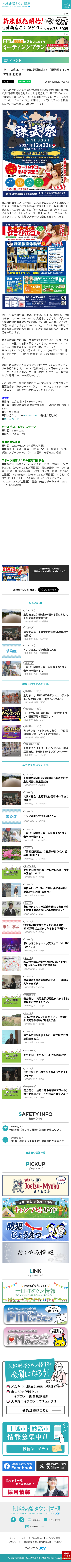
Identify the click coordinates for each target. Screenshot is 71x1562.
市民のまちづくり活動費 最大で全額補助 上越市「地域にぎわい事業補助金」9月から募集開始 (46, 908)
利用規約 (58, 1541)
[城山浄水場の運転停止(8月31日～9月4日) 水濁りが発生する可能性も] (11, 963)
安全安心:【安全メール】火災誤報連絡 (44, 1054)
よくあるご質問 (53, 1538)
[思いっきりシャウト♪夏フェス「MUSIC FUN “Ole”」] (11, 945)
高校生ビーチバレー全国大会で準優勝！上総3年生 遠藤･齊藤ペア (45, 889)
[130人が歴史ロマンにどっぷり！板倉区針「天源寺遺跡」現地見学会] (11, 1019)
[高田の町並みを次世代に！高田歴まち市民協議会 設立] (11, 1037)
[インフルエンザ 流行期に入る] (11, 816)
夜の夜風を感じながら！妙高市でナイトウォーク (45, 1073)
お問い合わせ (54, 1519)
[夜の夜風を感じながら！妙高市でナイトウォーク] (11, 1074)
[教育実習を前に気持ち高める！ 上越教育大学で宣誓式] (11, 982)
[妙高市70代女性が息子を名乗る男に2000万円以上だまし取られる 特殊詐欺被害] (11, 927)
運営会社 (28, 1541)
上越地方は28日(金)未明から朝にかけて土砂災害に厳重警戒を (45, 779)
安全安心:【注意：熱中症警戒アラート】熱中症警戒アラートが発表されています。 (46, 1092)
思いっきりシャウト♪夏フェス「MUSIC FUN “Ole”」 (46, 945)
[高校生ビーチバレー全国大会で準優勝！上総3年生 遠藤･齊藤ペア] (11, 890)
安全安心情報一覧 (35, 1152)
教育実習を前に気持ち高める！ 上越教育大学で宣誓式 (46, 981)
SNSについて (14, 1541)
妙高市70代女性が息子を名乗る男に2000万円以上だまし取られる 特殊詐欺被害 (45, 926)
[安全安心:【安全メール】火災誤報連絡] (11, 1055)
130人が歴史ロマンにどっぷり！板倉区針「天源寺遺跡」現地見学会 (45, 1018)
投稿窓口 (36, 1519)
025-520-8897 (31, 415)
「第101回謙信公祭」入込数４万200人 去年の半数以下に (45, 834)
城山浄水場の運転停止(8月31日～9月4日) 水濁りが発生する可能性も (45, 963)
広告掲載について (38, 1526)
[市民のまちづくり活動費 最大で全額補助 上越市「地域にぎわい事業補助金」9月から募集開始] (11, 908)
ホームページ (11, 419)
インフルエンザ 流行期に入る (39, 816)
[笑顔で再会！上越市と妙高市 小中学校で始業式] (11, 798)
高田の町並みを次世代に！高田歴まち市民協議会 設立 (45, 1036)
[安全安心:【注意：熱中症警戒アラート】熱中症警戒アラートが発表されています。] (11, 1092)
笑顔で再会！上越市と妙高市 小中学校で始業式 (46, 798)
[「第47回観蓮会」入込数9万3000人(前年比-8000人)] (11, 853)
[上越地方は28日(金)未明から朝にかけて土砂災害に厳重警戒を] (11, 780)
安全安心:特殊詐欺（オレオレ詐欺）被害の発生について (46, 871)
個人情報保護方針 (43, 1541)
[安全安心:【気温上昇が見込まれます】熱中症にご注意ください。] (11, 1000)
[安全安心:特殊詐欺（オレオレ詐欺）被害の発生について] (11, 872)
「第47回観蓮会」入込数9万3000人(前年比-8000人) (45, 853)
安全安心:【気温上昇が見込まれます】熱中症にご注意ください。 (46, 1000)
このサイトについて (16, 1538)
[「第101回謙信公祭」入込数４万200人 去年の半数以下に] (11, 835)
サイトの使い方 (36, 1538)
